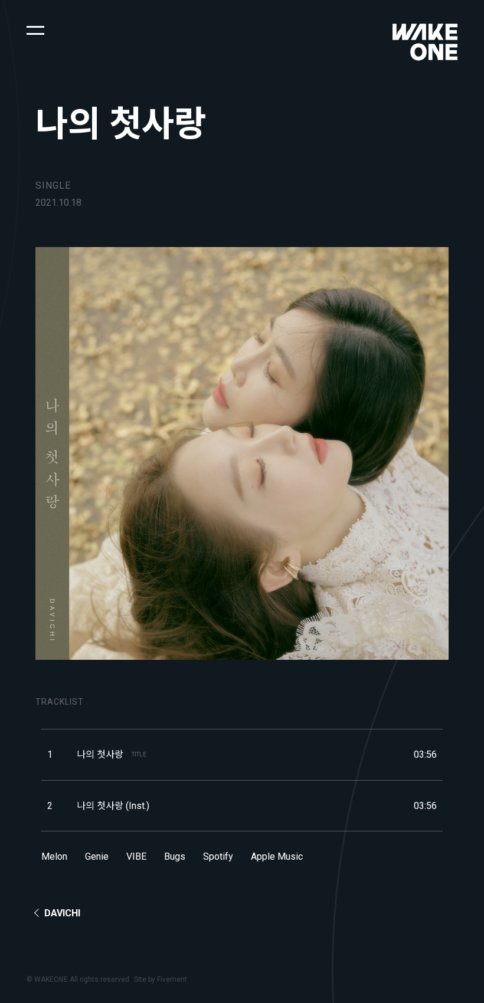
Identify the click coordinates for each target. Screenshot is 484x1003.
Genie (97, 856)
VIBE (136, 856)
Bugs (174, 856)
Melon (54, 856)
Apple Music (277, 856)
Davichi (62, 913)
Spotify (218, 856)
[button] (35, 29)
